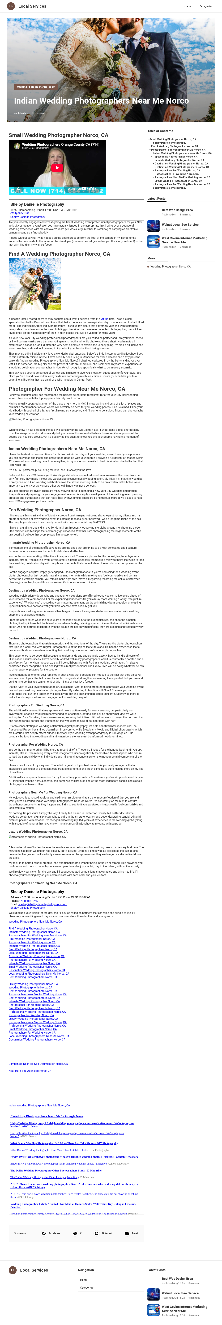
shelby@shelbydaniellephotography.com (42, 904)
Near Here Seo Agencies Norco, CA (30, 1070)
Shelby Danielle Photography (27, 217)
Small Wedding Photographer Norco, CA (33, 966)
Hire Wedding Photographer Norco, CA (32, 939)
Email (135, 1233)
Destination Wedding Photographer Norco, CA (181, 163)
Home (187, 6)
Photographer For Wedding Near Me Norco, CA (178, 149)
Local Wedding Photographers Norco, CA (33, 952)
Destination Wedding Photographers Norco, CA (37, 970)
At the (104, 319)
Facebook (54, 1233)
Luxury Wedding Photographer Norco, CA (33, 984)
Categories (205, 6)
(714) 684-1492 (19, 213)
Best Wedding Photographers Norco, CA (33, 949)
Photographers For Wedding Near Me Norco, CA (38, 935)
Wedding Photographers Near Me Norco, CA (35, 921)
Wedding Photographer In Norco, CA (30, 987)
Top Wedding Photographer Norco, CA (175, 156)
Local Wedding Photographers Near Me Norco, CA (39, 973)
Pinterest (106, 1233)
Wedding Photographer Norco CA (36, 87)
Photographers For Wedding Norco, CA (32, 942)
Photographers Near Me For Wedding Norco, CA (38, 994)
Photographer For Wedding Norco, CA (31, 1005)
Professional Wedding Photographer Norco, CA (37, 1011)
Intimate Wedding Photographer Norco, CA (34, 932)
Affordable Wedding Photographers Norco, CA (37, 956)
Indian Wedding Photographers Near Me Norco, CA (39, 1105)
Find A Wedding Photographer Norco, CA (33, 928)
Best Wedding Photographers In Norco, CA (34, 998)
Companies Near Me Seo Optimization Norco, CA (38, 1063)
